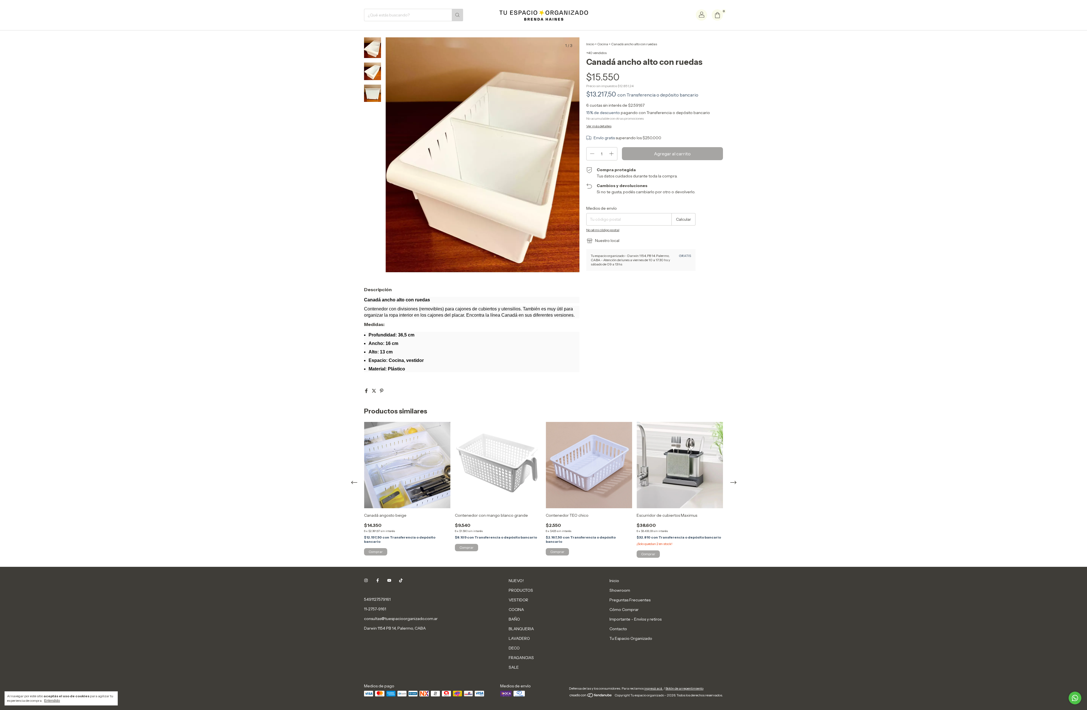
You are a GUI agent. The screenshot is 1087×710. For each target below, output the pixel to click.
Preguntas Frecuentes (630, 599)
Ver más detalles (598, 126)
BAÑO (514, 619)
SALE (514, 667)
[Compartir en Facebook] (366, 391)
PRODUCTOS (521, 590)
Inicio (590, 44)
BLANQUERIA (521, 628)
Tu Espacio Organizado (630, 638)
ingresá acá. (653, 688)
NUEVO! (516, 580)
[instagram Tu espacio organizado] (366, 580)
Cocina (602, 44)
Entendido (52, 701)
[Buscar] (457, 15)
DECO (514, 648)
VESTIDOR (518, 599)
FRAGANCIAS (521, 657)
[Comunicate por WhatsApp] (1075, 698)
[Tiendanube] (591, 696)
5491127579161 (377, 599)
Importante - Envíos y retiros (635, 619)
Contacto (618, 628)
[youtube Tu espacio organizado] (389, 580)
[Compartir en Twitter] (374, 391)
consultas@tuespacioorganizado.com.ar (401, 618)
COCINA (516, 609)
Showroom (619, 590)
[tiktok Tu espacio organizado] (401, 580)
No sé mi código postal (602, 230)
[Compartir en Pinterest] (381, 391)
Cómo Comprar (624, 609)
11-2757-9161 (375, 609)
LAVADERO (519, 638)
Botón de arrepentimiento (684, 688)
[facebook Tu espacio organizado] (378, 580)
